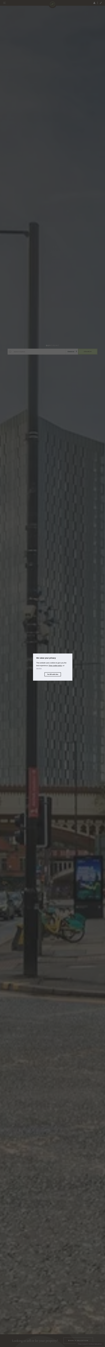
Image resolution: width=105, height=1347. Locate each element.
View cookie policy (55, 665)
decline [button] (39, 668)
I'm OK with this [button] (52, 674)
